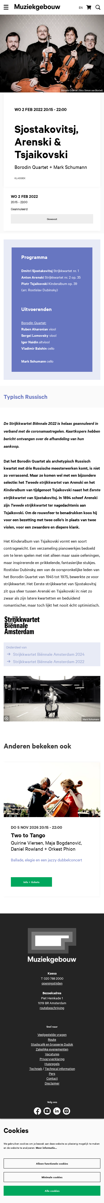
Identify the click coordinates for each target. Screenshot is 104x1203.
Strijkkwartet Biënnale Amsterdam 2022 (48, 661)
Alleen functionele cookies (52, 1163)
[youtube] (47, 1111)
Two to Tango (28, 835)
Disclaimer (52, 1083)
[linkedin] (56, 1111)
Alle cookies (52, 1191)
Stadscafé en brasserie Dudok (52, 1044)
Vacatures (52, 1054)
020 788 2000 (53, 978)
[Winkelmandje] (89, 7)
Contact (52, 1078)
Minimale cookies (52, 1177)
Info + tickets (31, 882)
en (81, 7)
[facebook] (37, 1111)
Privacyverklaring (52, 1059)
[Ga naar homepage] (37, 7)
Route (52, 1039)
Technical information (60, 1068)
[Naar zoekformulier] (98, 7)
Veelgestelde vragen (52, 1034)
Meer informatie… (46, 1147)
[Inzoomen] (6, 718)
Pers (52, 1073)
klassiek (20, 178)
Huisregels (52, 1063)
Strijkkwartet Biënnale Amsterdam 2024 (49, 654)
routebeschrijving (52, 1007)
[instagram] (66, 1111)
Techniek (35, 1068)
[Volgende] (96, 829)
